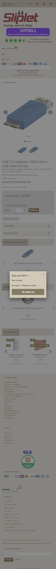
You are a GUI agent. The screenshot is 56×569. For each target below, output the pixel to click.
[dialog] (28, 284)
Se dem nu (28, 292)
